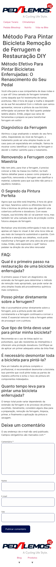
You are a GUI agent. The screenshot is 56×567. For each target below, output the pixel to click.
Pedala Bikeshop (11, 27)
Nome (4, 481)
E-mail (4, 496)
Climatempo (28, 22)
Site (3, 512)
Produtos (32, 557)
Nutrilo (27, 27)
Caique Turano (10, 22)
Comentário (7, 442)
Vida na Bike (41, 27)
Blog (19, 557)
